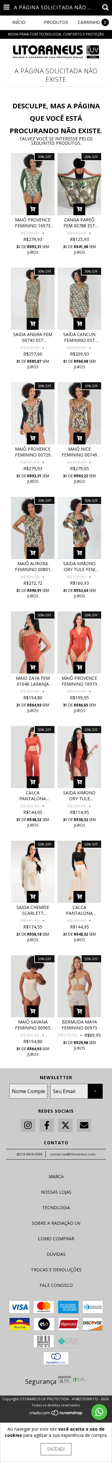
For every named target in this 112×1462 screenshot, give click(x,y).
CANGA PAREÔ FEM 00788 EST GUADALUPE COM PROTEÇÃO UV (79, 223)
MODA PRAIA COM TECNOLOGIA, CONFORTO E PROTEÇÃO (56, 34)
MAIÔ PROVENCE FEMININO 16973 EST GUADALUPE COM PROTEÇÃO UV (32, 223)
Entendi (56, 1449)
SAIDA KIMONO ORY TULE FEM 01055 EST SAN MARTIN (79, 566)
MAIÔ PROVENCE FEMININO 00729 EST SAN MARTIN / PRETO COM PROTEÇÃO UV (32, 452)
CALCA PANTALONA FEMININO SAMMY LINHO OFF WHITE (79, 910)
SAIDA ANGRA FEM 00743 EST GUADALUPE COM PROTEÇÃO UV (32, 337)
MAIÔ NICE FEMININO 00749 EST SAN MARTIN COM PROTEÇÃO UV (79, 452)
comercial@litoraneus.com (73, 1154)
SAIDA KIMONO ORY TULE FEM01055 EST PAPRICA (79, 795)
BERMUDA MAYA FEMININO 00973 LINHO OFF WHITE (79, 1025)
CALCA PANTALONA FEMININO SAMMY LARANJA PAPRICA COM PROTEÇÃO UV (32, 795)
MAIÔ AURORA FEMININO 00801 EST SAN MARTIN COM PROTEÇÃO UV (33, 566)
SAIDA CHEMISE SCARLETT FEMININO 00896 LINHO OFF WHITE (33, 910)
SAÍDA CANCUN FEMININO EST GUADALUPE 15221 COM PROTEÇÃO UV (79, 337)
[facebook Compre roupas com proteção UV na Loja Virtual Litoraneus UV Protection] (47, 1125)
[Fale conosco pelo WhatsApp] (99, 1412)
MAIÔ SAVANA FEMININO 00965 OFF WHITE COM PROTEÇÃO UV (32, 1025)
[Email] (84, 1125)
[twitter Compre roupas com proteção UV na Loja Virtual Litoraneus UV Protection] (65, 1125)
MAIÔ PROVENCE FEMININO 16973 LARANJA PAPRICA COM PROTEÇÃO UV (79, 681)
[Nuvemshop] (56, 1414)
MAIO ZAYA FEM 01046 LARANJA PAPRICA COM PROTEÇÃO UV (33, 681)
